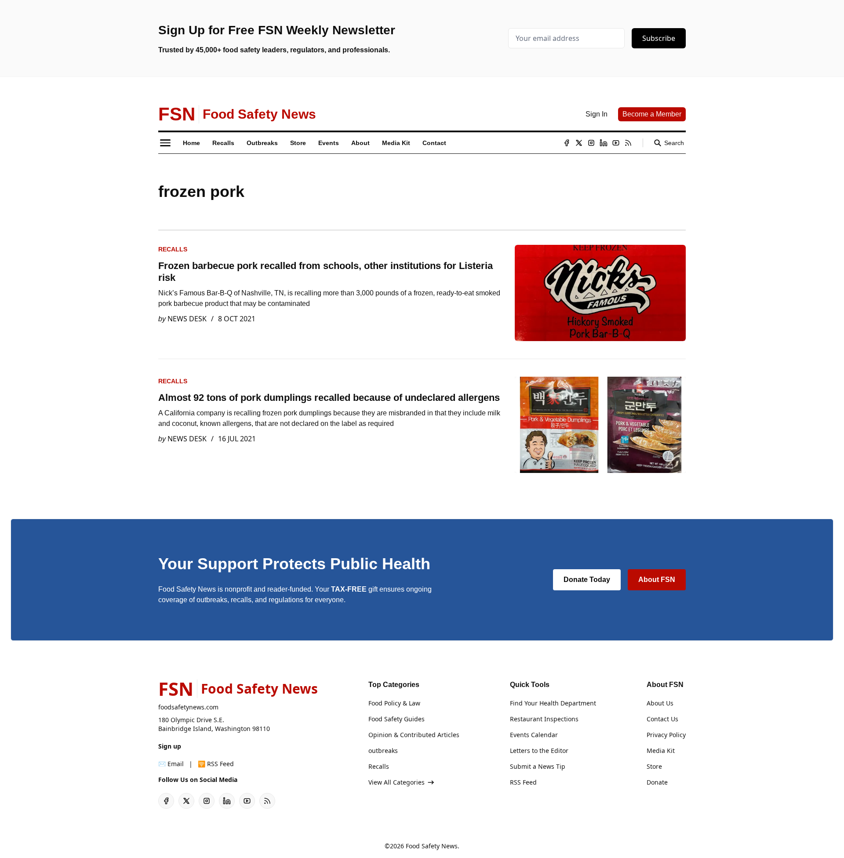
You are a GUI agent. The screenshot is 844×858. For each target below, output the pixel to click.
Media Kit (661, 750)
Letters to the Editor (539, 750)
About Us (660, 703)
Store (654, 766)
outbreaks (383, 750)
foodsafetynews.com (188, 707)
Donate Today (587, 579)
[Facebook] (567, 143)
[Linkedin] (604, 143)
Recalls (172, 249)
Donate (657, 782)
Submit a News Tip (537, 766)
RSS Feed (523, 782)
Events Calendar (534, 735)
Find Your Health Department (553, 703)
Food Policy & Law (394, 703)
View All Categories (396, 782)
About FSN (656, 579)
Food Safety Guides (396, 719)
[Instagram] (591, 143)
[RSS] (628, 143)
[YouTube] (616, 143)
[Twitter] (579, 143)
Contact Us (662, 719)
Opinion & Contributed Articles (413, 735)
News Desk (187, 319)
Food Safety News (432, 846)
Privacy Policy (666, 735)
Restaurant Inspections (544, 719)
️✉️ (171, 764)
